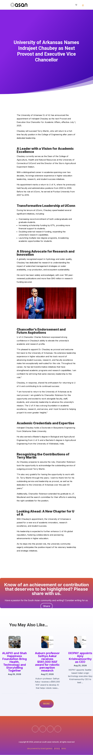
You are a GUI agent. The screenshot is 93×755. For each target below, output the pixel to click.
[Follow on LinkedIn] (50, 729)
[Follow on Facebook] (35, 729)
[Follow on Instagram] (42, 729)
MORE (46, 703)
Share (46, 606)
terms (64, 748)
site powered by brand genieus (39, 748)
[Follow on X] (57, 729)
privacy (57, 748)
